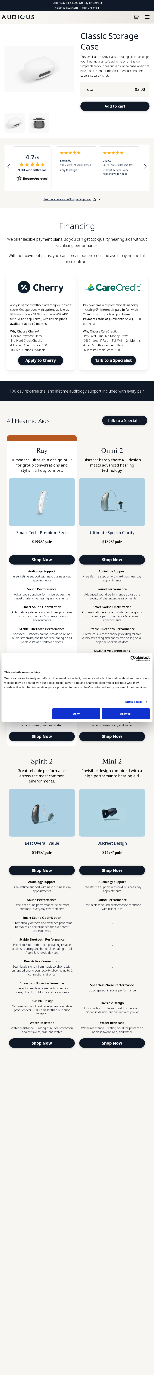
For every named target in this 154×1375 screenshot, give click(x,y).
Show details (133, 701)
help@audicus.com (66, 7)
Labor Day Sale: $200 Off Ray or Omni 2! (77, 3)
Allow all (125, 713)
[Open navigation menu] (147, 17)
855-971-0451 (90, 7)
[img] (32, 164)
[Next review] (145, 167)
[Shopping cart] (136, 17)
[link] (40, 321)
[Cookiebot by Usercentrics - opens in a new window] (133, 658)
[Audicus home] (18, 17)
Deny (76, 713)
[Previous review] (9, 167)
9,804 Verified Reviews (32, 170)
